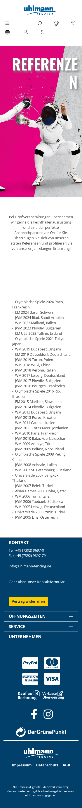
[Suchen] (40, 23)
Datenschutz (47, 765)
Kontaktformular (51, 581)
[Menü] (7, 23)
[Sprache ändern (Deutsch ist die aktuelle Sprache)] (7, 32)
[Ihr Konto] (27, 31)
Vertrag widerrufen (28, 601)
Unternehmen (25, 636)
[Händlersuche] (74, 23)
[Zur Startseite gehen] (41, 10)
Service (17, 626)
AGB (66, 765)
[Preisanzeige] (57, 23)
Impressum (22, 765)
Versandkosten (16, 791)
